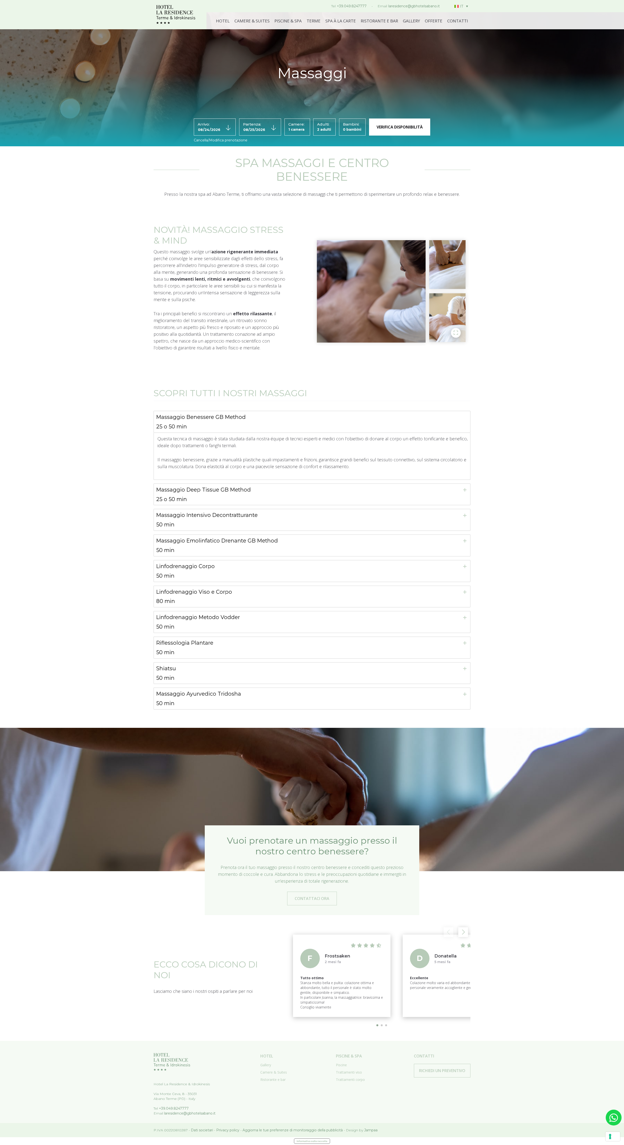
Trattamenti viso (349, 1072)
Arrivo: (204, 124)
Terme (314, 21)
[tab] (312, 422)
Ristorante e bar (379, 21)
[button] (463, 932)
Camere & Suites (252, 21)
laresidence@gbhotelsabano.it (414, 6)
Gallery (411, 21)
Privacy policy (227, 1130)
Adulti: (323, 124)
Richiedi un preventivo (442, 1070)
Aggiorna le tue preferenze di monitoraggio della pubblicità (293, 1130)
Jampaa (371, 1130)
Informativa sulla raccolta (312, 1141)
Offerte (433, 21)
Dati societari (202, 1130)
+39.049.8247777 (352, 6)
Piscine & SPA (288, 21)
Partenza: (252, 124)
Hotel (223, 21)
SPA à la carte (340, 21)
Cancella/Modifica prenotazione (220, 140)
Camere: (296, 124)
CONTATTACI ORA (312, 898)
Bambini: (351, 124)
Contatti (457, 21)
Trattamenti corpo (350, 1079)
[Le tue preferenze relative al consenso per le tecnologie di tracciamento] (612, 1136)
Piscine (341, 1065)
